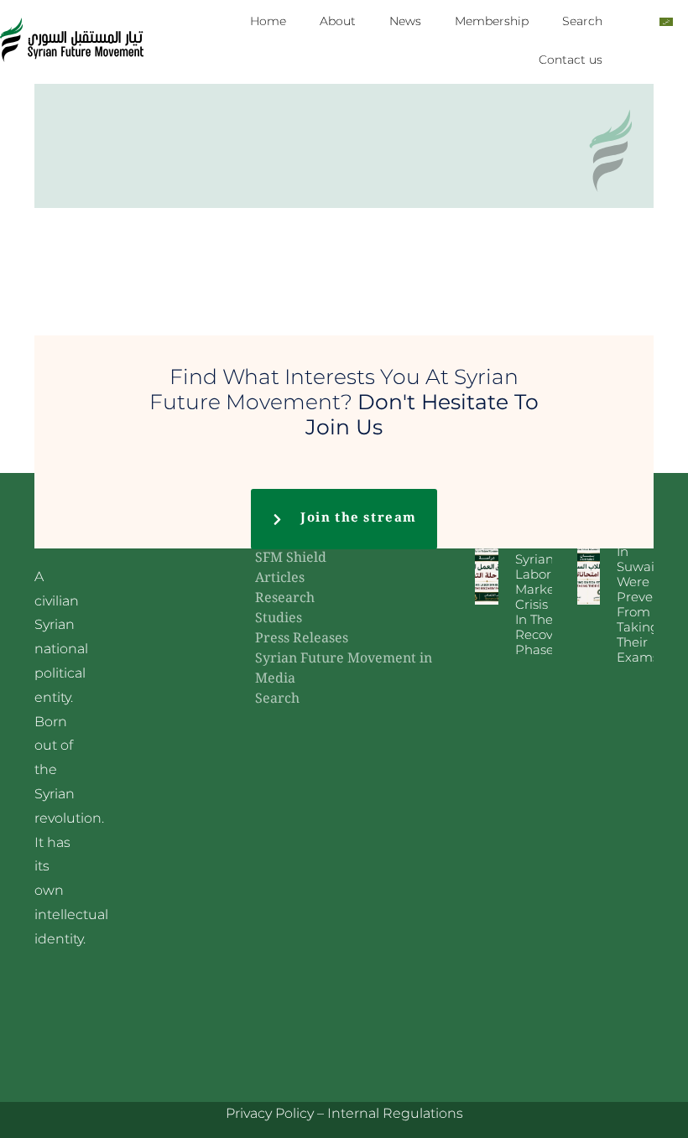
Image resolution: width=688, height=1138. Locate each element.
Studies (278, 619)
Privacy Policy (270, 1113)
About (338, 21)
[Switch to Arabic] (666, 21)
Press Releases (301, 639)
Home (268, 21)
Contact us (570, 59)
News (405, 21)
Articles (280, 579)
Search (582, 21)
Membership (492, 21)
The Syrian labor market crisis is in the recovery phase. (543, 596)
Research (285, 599)
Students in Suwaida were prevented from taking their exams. (649, 596)
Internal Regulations (395, 1113)
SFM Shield (290, 559)
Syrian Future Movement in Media (343, 669)
